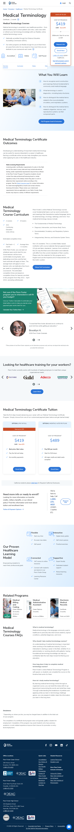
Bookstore (42, 780)
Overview (5, 66)
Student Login (54, 762)
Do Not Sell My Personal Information (37, 828)
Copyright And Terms (34, 826)
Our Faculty (42, 767)
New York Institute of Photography (56, 782)
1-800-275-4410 (58, 55)
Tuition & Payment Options (12, 509)
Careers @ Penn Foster (42, 775)
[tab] (37, 339)
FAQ (46, 66)
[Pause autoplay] (34, 340)
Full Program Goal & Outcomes (51, 121)
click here (34, 483)
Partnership (42, 771)
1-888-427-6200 (8, 811)
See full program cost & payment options (61, 62)
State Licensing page (23, 183)
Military (41, 769)
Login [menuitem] (64, 3)
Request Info (60, 44)
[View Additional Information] (33, 49)
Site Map (41, 785)
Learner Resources (56, 760)
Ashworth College (55, 773)
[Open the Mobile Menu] (4, 3)
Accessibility (61, 826)
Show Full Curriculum (42, 267)
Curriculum (20, 66)
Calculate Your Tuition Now (12, 310)
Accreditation (43, 760)
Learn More (37, 392)
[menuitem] (13, 3)
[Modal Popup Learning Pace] (18, 19)
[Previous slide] (2, 328)
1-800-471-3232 (8, 788)
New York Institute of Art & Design (56, 777)
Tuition (34, 66)
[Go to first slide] (71, 328)
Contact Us (42, 783)
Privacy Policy (49, 826)
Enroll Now (61, 51)
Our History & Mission (43, 763)
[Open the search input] (70, 3)
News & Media (43, 778)
